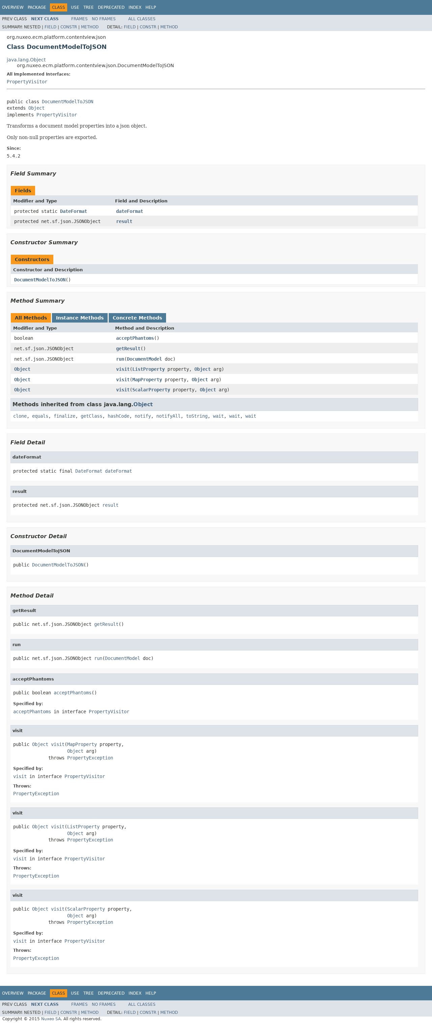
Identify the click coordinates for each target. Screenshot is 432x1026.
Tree (88, 7)
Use (75, 7)
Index (135, 7)
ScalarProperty (151, 389)
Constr (68, 27)
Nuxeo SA (51, 1019)
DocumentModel (144, 359)
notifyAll (168, 416)
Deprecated (111, 7)
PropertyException (90, 757)
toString (197, 416)
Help (150, 7)
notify (143, 416)
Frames (79, 19)
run (120, 359)
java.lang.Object (26, 59)
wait (218, 416)
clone (20, 416)
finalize (64, 416)
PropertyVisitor (27, 81)
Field (50, 27)
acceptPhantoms (135, 338)
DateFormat (73, 211)
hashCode (118, 416)
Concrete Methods (137, 318)
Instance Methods (80, 318)
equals (40, 416)
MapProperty (147, 379)
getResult (128, 348)
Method (90, 27)
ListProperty (148, 369)
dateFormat (129, 211)
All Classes (142, 19)
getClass (91, 416)
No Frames (104, 19)
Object (36, 108)
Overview (13, 7)
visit (123, 369)
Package (37, 7)
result (124, 221)
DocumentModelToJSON (67, 101)
